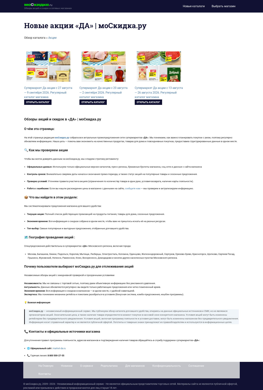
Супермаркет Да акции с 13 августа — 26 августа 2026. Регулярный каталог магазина (159, 92)
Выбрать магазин (223, 6)
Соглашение (196, 365)
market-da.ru (59, 348)
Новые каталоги (194, 6)
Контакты (44, 373)
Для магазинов (135, 365)
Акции (52, 37)
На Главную (45, 365)
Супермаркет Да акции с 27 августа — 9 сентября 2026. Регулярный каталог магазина (48, 92)
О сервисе (86, 365)
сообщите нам (132, 188)
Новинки (66, 365)
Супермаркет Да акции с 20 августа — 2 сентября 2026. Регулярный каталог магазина (103, 92)
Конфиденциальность (166, 365)
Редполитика (109, 365)
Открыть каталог (38, 102)
